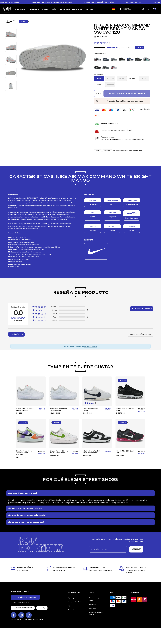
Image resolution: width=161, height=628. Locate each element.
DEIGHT (41, 619)
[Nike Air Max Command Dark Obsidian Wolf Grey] (105, 58)
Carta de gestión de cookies (96, 613)
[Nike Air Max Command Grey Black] (105, 67)
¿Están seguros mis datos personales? (26, 522)
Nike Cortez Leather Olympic (90, 409)
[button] (25, 597)
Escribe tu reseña (142, 309)
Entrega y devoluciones (76, 602)
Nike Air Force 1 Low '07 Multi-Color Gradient (24, 452)
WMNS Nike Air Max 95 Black (125, 409)
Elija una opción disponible (127, 93)
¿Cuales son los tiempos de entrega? (25, 508)
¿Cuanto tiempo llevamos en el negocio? (27, 515)
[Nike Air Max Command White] (114, 67)
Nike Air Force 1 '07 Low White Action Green (59, 452)
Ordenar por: (134, 334)
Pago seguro (72, 598)
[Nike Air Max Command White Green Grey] (146, 58)
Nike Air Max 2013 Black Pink (125, 452)
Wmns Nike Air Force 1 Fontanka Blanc (24, 409)
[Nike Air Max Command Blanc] (97, 58)
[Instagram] (21, 615)
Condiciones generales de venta (98, 599)
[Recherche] (143, 9)
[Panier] (153, 9)
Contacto (92, 604)
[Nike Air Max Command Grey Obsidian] (114, 58)
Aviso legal (92, 608)
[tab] (80, 493)
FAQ (69, 606)
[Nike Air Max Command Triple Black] (138, 58)
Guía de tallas (145, 109)
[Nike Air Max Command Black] (97, 67)
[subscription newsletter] (119, 9)
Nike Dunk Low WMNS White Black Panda (91, 452)
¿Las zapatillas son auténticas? (22, 493)
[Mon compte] (148, 9)
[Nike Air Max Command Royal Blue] (130, 58)
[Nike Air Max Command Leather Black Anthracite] (122, 58)
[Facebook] (14, 615)
